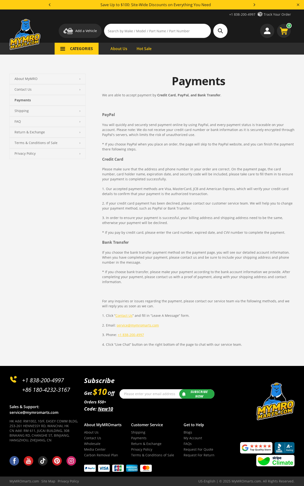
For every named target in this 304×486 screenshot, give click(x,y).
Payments (22, 100)
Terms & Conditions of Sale (35, 142)
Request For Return (199, 455)
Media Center (95, 449)
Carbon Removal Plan (101, 455)
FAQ (17, 121)
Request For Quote (198, 449)
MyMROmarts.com (24, 481)
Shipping (21, 110)
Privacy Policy (25, 153)
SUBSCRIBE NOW (199, 394)
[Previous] (50, 4)
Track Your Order (277, 14)
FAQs (188, 443)
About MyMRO (26, 78)
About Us (91, 432)
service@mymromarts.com (138, 325)
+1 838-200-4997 (242, 14)
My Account (193, 438)
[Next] (254, 4)
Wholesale (92, 443)
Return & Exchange (29, 132)
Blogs (188, 432)
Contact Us (23, 89)
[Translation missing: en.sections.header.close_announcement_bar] (298, 4)
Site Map (48, 481)
